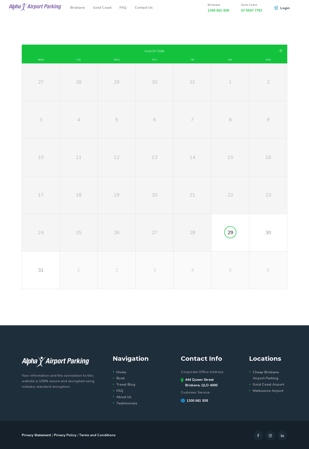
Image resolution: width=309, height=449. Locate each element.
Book (120, 378)
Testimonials (126, 403)
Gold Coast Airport (268, 384)
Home (121, 372)
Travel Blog (125, 384)
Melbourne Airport (268, 390)
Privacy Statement (36, 435)
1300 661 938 (218, 10)
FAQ (119, 390)
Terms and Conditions (97, 435)
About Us (123, 397)
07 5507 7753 (251, 10)
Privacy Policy (65, 435)
